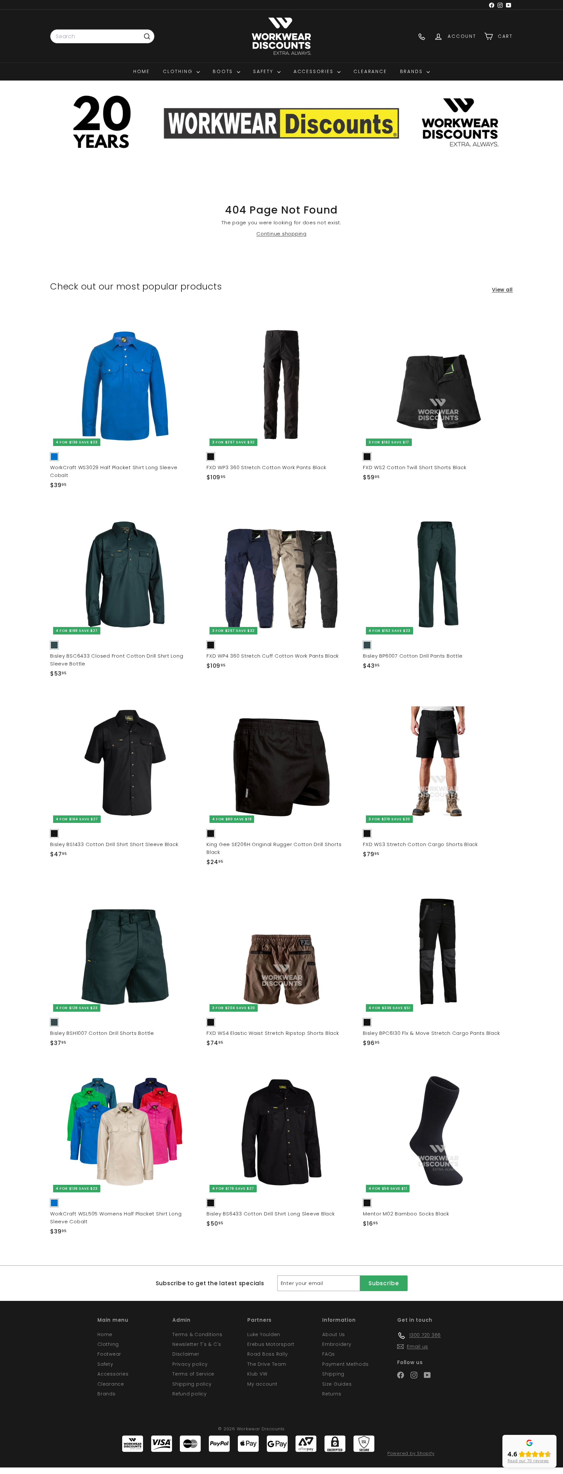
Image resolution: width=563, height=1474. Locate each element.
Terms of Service (193, 1374)
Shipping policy (191, 1384)
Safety (264, 71)
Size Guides (337, 1384)
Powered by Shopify (411, 1453)
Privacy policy (190, 1364)
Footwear (109, 1354)
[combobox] (102, 36)
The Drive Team (266, 1364)
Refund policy (189, 1394)
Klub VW (257, 1374)
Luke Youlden (263, 1334)
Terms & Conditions (197, 1334)
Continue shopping (281, 233)
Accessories (315, 71)
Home (141, 71)
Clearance (370, 71)
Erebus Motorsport (271, 1344)
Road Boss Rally (267, 1354)
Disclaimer (185, 1354)
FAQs (328, 1354)
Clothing (179, 71)
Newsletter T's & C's (196, 1344)
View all (502, 289)
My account (262, 1384)
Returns (331, 1394)
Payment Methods (345, 1364)
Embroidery (337, 1344)
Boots (224, 71)
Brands (412, 71)
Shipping (333, 1374)
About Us (333, 1334)
